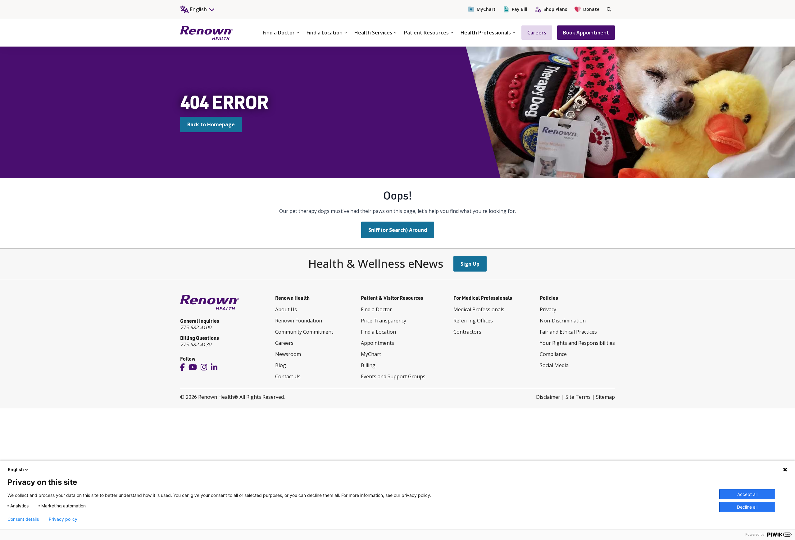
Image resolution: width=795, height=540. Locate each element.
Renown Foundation (298, 320)
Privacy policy (63, 519)
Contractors (467, 331)
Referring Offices (473, 320)
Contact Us (288, 376)
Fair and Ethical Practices (568, 331)
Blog (280, 365)
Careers (536, 32)
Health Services (373, 32)
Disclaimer (548, 397)
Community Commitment (304, 331)
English (16, 469)
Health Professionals (486, 32)
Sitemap (605, 397)
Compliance (553, 354)
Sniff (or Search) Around (397, 230)
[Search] (609, 9)
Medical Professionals (478, 309)
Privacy (548, 309)
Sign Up (470, 263)
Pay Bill (519, 9)
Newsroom (288, 354)
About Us (286, 309)
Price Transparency (383, 320)
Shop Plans (555, 9)
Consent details (23, 519)
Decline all (747, 507)
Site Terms (578, 397)
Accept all (747, 494)
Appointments (377, 343)
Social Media (554, 365)
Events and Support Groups (393, 376)
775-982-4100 (195, 327)
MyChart (486, 9)
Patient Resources (426, 32)
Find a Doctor (279, 32)
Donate (591, 9)
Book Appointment (586, 32)
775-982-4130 (195, 344)
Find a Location (325, 32)
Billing (368, 365)
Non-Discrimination (563, 320)
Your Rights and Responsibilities (577, 343)
